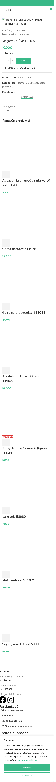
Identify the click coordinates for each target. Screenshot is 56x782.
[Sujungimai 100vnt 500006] (27, 611)
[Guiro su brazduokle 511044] (27, 280)
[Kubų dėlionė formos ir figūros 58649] (27, 412)
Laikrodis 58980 (14, 516)
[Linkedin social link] (30, 3)
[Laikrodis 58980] (27, 484)
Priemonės (19, 30)
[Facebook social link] (20, 3)
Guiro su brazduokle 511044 (23, 312)
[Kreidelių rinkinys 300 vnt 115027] (27, 344)
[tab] (27, 97)
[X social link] (23, 3)
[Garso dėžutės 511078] (27, 216)
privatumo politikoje (27, 760)
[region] (27, 758)
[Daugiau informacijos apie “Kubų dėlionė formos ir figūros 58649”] (6, 442)
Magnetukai (23, 82)
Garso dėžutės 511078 (19, 249)
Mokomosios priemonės (15, 34)
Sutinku (27, 767)
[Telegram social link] (34, 3)
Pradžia (6, 30)
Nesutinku (27, 775)
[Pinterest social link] (27, 3)
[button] (6, 174)
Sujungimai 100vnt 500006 (22, 644)
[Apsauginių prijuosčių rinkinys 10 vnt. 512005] (27, 148)
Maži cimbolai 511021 (18, 580)
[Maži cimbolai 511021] (27, 548)
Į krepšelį (23, 60)
